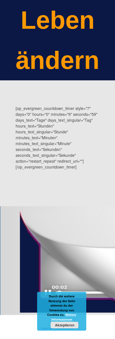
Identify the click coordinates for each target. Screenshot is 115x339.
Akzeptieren (64, 325)
